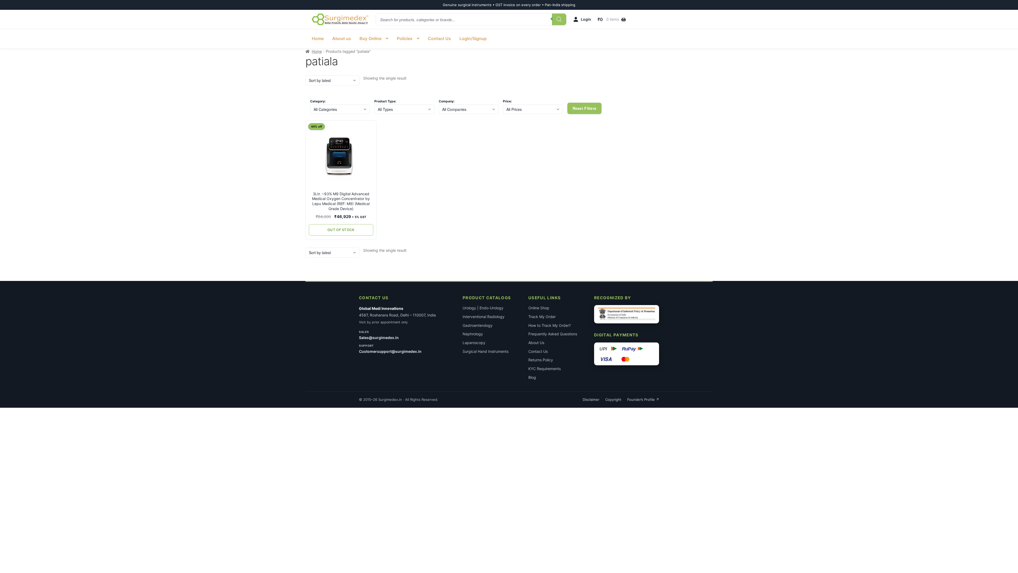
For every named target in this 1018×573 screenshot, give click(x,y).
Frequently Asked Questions (552, 334)
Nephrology (473, 334)
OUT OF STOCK (341, 230)
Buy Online (370, 38)
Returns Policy (540, 360)
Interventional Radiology (483, 316)
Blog (532, 377)
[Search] (559, 19)
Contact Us (439, 38)
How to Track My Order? (549, 325)
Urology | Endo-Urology (483, 308)
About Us (536, 342)
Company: (447, 101)
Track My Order (542, 316)
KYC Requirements (544, 368)
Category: (318, 101)
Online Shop (538, 308)
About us (341, 38)
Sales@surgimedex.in (379, 337)
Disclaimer (591, 399)
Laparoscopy (474, 342)
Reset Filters (584, 108)
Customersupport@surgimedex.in (390, 351)
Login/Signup (473, 38)
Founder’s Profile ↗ (643, 399)
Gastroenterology (478, 325)
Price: (507, 101)
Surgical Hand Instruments (485, 351)
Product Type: (385, 101)
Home (318, 38)
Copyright (613, 399)
